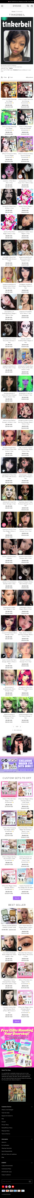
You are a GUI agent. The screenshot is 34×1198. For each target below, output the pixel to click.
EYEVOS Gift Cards (7, 1171)
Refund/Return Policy (7, 1128)
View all (17, 898)
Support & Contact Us (7, 1115)
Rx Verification (5, 1145)
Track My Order (6, 1112)
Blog (3, 1157)
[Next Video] (27, 744)
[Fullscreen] (21, 736)
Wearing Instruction (7, 1148)
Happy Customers (6, 1174)
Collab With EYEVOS (7, 1165)
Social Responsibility (7, 1151)
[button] (17, 744)
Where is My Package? (7, 1109)
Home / (14, 11)
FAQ (3, 1118)
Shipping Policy (6, 1130)
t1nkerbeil (19, 11)
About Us (4, 1142)
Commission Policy (6, 1168)
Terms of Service (6, 1133)
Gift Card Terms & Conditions (9, 1154)
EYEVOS (17, 6)
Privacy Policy (5, 1124)
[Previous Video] (7, 744)
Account (4, 1121)
